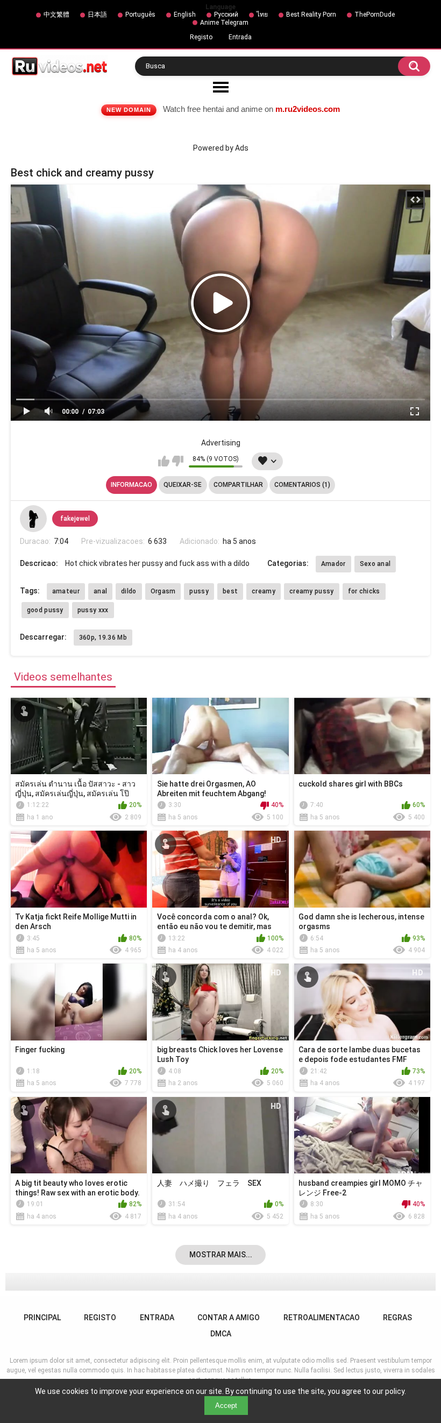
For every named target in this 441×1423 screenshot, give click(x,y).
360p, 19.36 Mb (103, 637)
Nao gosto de (177, 461)
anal (100, 591)
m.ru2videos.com (307, 109)
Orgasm (163, 591)
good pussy (45, 610)
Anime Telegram (224, 22)
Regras (397, 1317)
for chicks (364, 591)
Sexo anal (375, 564)
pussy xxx (93, 610)
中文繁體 (56, 14)
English (185, 14)
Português (140, 14)
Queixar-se (182, 485)
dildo (129, 591)
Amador (333, 564)
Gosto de (163, 461)
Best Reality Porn (311, 14)
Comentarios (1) (302, 485)
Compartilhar (238, 485)
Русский (226, 14)
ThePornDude (374, 14)
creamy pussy (311, 591)
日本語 (97, 14)
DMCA (220, 1333)
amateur (66, 591)
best (230, 591)
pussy (199, 591)
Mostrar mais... (220, 1254)
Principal (42, 1317)
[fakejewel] (33, 518)
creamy (263, 591)
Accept (226, 1405)
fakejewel (75, 518)
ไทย (262, 14)
